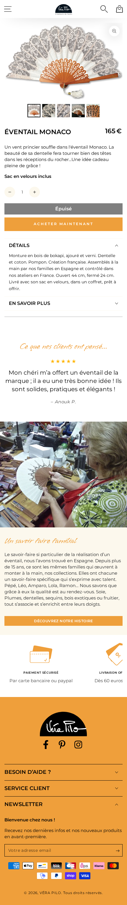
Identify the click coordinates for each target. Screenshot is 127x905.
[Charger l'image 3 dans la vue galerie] (63, 110)
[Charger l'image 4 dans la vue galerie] (78, 110)
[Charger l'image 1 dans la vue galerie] (33, 110)
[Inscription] (119, 850)
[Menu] (7, 9)
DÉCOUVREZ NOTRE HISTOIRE (63, 621)
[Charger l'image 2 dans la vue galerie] (48, 110)
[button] (104, 9)
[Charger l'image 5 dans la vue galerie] (93, 110)
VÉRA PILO (50, 893)
